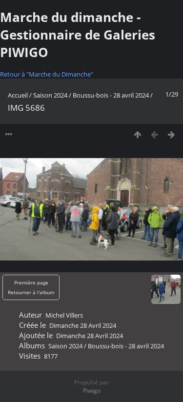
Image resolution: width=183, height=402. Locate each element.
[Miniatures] (137, 134)
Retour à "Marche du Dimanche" (46, 74)
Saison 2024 (50, 95)
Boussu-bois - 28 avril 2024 (111, 95)
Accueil (18, 95)
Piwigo (92, 390)
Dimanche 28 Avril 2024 (82, 325)
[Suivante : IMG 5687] (171, 134)
